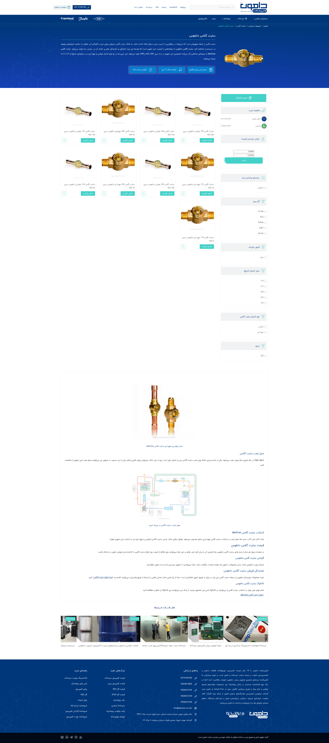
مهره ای (260, 332)
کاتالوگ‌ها (173, 7)
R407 (261, 228)
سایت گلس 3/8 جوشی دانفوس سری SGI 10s (159, 186)
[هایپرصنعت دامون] (253, 7)
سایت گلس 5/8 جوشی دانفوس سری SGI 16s (159, 133)
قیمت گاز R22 (119, 689)
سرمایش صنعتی (261, 18)
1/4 (262, 281)
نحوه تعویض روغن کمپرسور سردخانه (205, 645)
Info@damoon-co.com (183, 708)
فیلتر (244, 160)
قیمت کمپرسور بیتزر (116, 683)
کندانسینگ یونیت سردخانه (76, 678)
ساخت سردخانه (237, 675)
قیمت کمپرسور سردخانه (115, 678)
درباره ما (149, 7)
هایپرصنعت (263, 670)
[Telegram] (71, 737)
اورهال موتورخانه (118, 716)
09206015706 (186, 702)
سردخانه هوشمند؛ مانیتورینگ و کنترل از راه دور (245, 645)
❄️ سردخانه (242, 18)
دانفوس (260, 188)
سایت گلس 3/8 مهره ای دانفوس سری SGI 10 (119, 186)
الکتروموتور (202, 18)
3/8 (262, 292)
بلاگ (157, 7)
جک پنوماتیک (119, 700)
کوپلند (223, 680)
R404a (260, 222)
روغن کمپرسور (81, 689)
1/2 (262, 286)
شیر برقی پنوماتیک (79, 683)
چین (261, 257)
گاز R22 (84, 694)
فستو (204, 684)
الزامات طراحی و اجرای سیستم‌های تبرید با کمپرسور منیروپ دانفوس (108, 645)
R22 (261, 217)
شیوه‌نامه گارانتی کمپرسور (76, 711)
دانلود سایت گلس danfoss (252, 595)
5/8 (262, 297)
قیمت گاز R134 (118, 694)
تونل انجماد (82, 700)
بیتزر (236, 680)
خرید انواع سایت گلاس (103, 577)
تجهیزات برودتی (254, 26)
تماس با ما (139, 7)
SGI (262, 356)
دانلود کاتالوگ (242, 98)
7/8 (262, 303)
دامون (266, 26)
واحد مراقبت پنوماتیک (115, 711)
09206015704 (186, 696)
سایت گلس (241, 26)
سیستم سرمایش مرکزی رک (63, 645)
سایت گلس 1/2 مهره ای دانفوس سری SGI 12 (198, 186)
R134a (260, 211)
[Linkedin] (67, 737)
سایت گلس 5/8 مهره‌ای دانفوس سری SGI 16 (119, 133)
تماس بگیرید (207, 140)
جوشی (260, 326)
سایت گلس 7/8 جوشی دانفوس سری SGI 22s (198, 133)
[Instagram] (76, 737)
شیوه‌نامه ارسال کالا (79, 705)
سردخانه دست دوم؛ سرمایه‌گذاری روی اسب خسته (164, 645)
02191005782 (186, 678)
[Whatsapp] (80, 737)
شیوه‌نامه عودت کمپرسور (76, 716)
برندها (164, 7)
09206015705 (186, 690)
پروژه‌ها (183, 7)
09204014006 (186, 684)
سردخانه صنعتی (118, 705)
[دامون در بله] (62, 737)
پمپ (214, 18)
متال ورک (256, 689)
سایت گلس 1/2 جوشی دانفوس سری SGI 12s (79, 133)
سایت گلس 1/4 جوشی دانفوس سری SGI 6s (79, 186)
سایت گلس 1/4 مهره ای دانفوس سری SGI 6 (198, 239)
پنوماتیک (226, 18)
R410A (260, 233)
